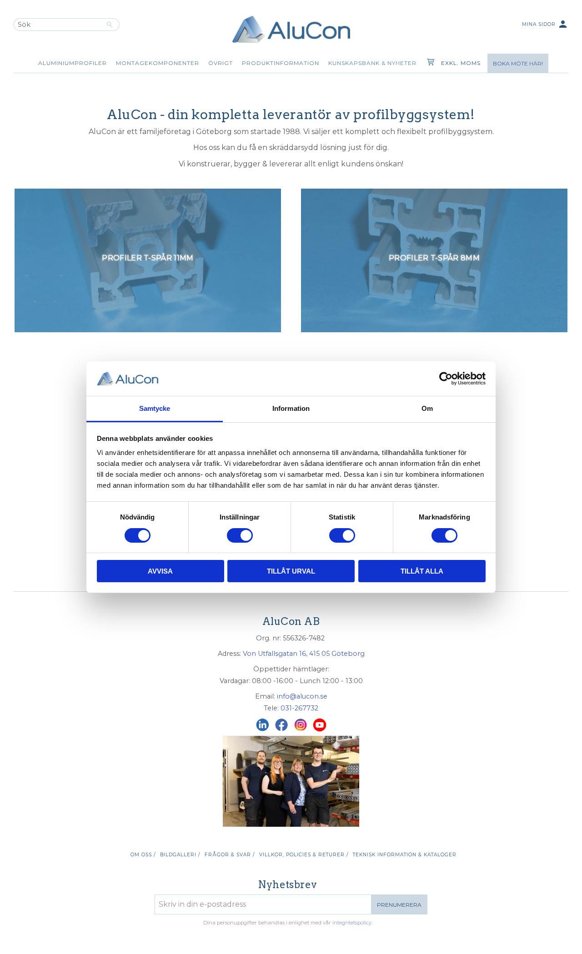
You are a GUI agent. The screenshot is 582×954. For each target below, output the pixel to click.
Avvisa (160, 571)
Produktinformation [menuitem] (280, 63)
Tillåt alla (422, 571)
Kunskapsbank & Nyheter (372, 63)
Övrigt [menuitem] (220, 63)
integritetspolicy (351, 922)
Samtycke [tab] (155, 408)
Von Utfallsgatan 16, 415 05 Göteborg (304, 653)
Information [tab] (291, 408)
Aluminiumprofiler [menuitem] (72, 63)
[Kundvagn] (428, 63)
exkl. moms (461, 63)
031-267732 (299, 708)
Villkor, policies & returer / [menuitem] (303, 855)
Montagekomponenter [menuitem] (157, 63)
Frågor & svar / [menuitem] (230, 855)
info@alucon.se (302, 696)
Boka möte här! (518, 63)
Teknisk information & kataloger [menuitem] (405, 855)
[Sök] (110, 24)
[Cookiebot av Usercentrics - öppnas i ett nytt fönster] (446, 378)
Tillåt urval (291, 571)
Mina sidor (545, 24)
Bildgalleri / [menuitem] (180, 855)
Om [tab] (427, 408)
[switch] (240, 535)
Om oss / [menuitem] (143, 855)
